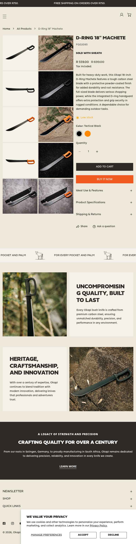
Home (6, 29)
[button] (129, 15)
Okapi (17, 532)
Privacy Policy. (98, 525)
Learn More (68, 466)
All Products (24, 29)
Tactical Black (79, 134)
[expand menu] (4, 16)
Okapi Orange (87, 134)
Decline (113, 535)
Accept (83, 535)
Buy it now (104, 179)
